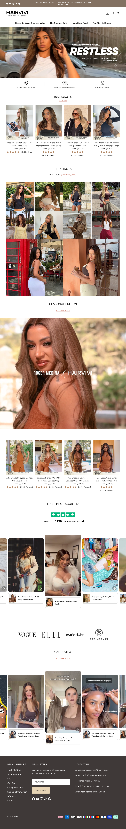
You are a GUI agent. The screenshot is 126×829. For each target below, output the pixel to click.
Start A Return (14, 774)
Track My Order (14, 770)
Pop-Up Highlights (102, 23)
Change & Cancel (15, 787)
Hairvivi (16, 816)
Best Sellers (63, 96)
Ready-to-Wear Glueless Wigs (30, 23)
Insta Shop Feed (80, 23)
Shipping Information (17, 791)
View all (63, 101)
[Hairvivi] (17, 13)
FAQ (9, 778)
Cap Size (11, 783)
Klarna (10, 800)
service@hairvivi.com (99, 770)
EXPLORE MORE (63, 311)
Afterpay (11, 796)
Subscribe (41, 790)
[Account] (107, 13)
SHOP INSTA (63, 169)
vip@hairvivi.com (101, 786)
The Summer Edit (58, 23)
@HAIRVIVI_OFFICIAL (70, 175)
